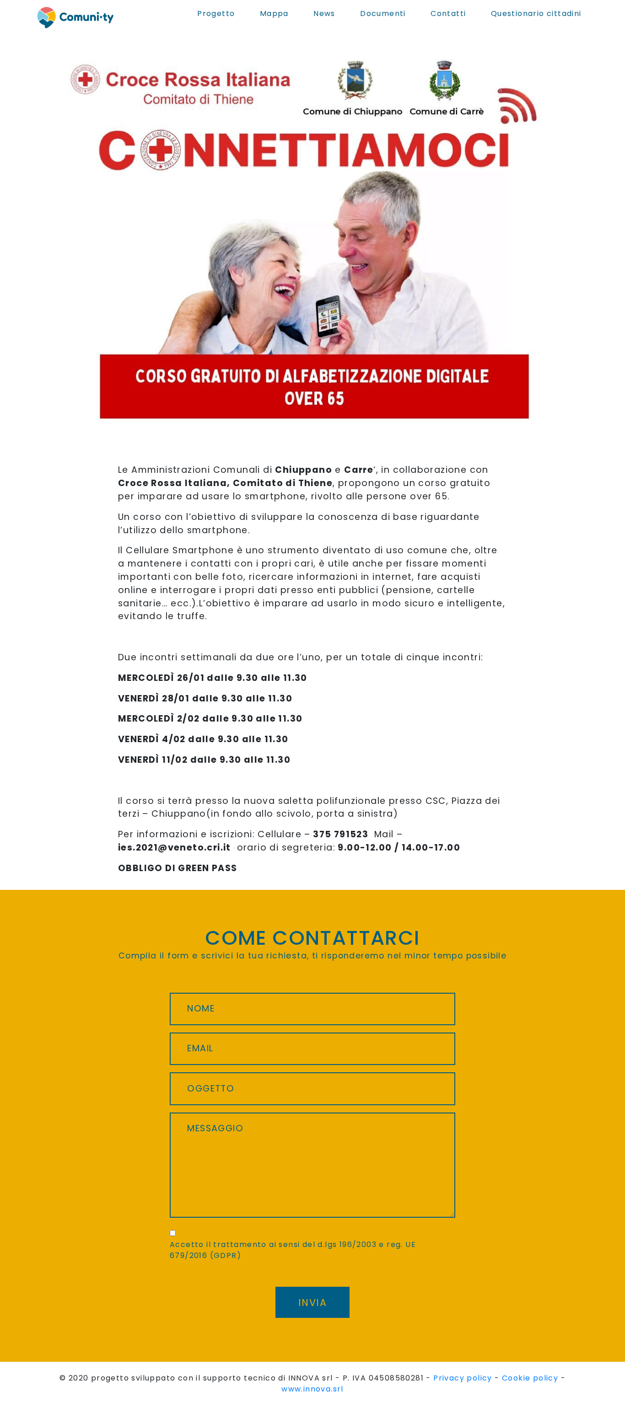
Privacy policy (462, 1378)
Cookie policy (530, 1378)
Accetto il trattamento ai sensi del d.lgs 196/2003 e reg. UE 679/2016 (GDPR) (293, 1250)
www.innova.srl (312, 1389)
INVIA (312, 1302)
